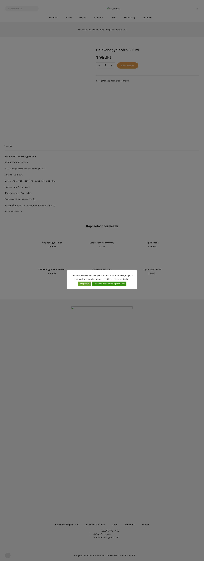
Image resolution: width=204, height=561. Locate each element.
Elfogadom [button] (84, 284)
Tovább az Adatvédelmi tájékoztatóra (109, 284)
